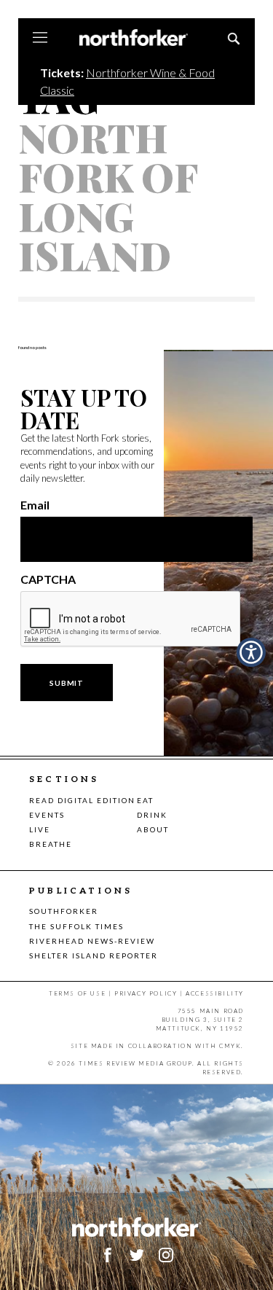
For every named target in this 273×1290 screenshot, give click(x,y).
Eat (145, 800)
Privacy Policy (145, 993)
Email (35, 505)
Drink (152, 814)
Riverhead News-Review (92, 941)
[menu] (40, 38)
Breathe (50, 844)
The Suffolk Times (76, 926)
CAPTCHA (48, 579)
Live (39, 829)
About (153, 829)
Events (47, 814)
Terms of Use (77, 993)
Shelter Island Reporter (93, 955)
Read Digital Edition (82, 800)
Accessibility (215, 993)
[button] (166, 1255)
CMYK (230, 1045)
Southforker (63, 911)
